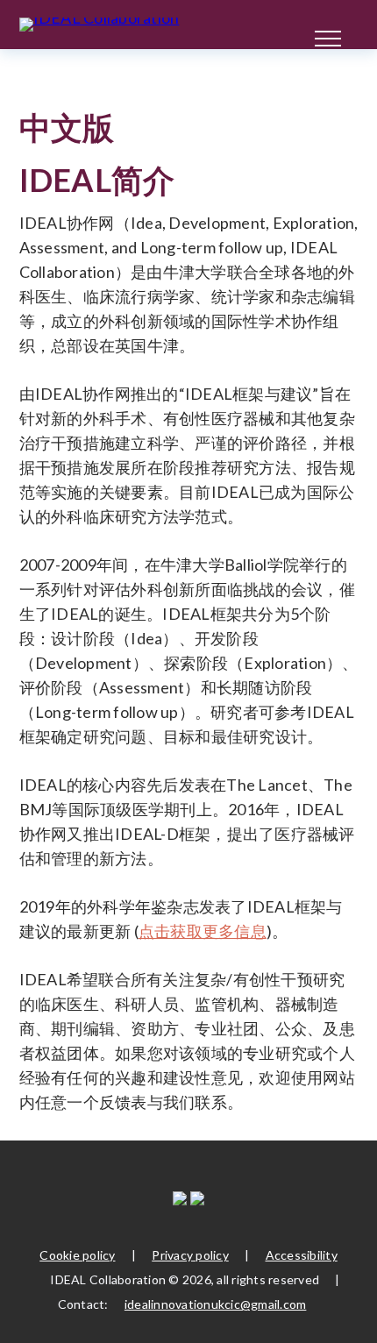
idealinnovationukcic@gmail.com (215, 1304)
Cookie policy (77, 1254)
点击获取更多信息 (203, 931)
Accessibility (302, 1254)
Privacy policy (190, 1254)
